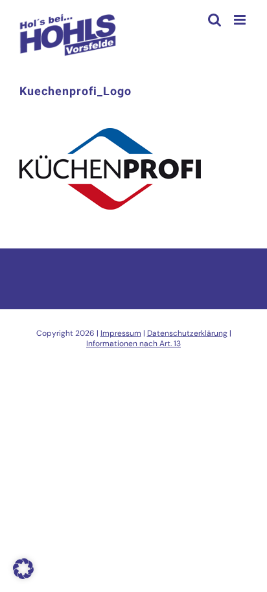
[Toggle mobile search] (214, 20)
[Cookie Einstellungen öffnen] (23, 575)
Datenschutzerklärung (187, 333)
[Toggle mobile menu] (241, 20)
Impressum (120, 333)
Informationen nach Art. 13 (133, 343)
